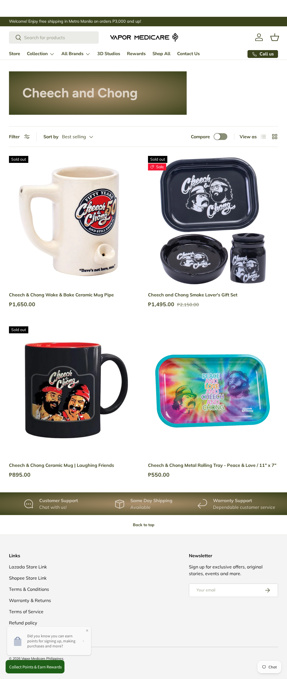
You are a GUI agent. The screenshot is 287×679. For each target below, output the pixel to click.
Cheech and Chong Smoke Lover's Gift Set (192, 295)
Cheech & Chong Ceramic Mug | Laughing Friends (61, 465)
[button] (275, 37)
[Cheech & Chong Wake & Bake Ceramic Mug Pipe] (74, 221)
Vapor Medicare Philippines (42, 658)
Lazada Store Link (28, 567)
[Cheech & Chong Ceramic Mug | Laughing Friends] (74, 391)
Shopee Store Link (28, 578)
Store (14, 54)
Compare (200, 136)
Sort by (51, 136)
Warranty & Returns (30, 600)
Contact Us (188, 54)
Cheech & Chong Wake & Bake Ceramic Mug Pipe (61, 295)
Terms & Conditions (29, 589)
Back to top (143, 524)
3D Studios (108, 54)
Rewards (136, 54)
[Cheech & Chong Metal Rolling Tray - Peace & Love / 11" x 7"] (213, 391)
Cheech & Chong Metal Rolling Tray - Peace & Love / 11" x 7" (212, 465)
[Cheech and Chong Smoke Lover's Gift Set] (213, 221)
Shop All (161, 54)
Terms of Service (26, 611)
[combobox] (54, 37)
